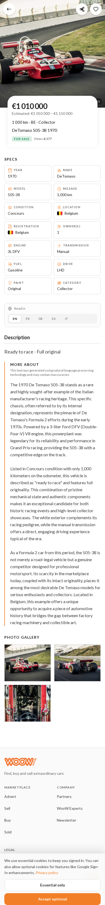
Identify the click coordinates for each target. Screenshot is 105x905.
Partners (64, 796)
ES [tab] (53, 319)
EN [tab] (15, 319)
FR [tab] (28, 319)
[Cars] (9, 9)
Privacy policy (47, 872)
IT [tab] (66, 319)
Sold (8, 832)
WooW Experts (70, 808)
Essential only (52, 885)
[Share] (82, 9)
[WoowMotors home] (47, 761)
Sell (7, 808)
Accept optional (52, 899)
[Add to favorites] (96, 9)
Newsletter (66, 820)
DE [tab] (41, 319)
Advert (10, 796)
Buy (7, 820)
